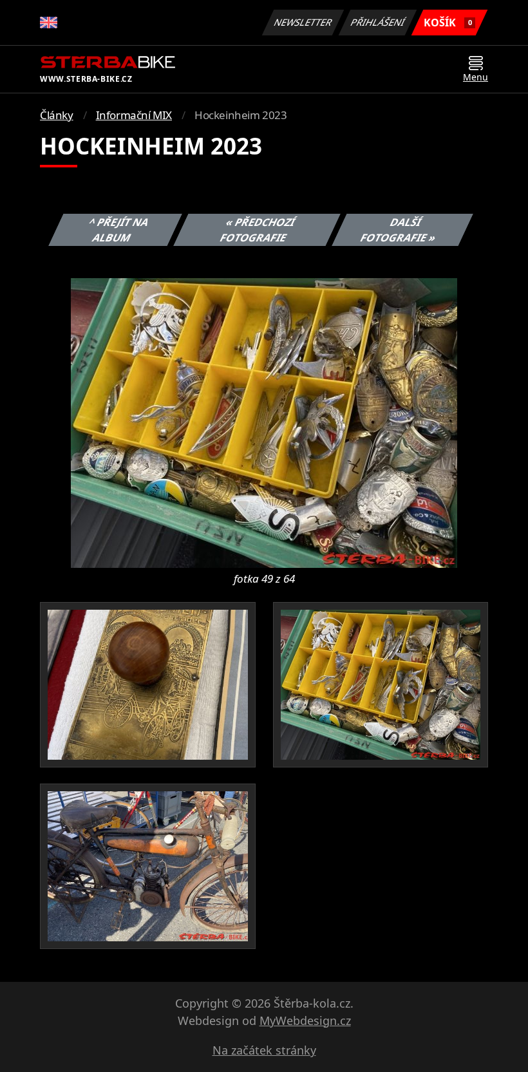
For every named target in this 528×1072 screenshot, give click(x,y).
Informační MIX (134, 115)
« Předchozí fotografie (257, 230)
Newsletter (303, 22)
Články (56, 115)
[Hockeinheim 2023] (264, 422)
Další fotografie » (398, 230)
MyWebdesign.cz (305, 1020)
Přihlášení (378, 22)
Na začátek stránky (264, 1050)
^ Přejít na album (119, 230)
